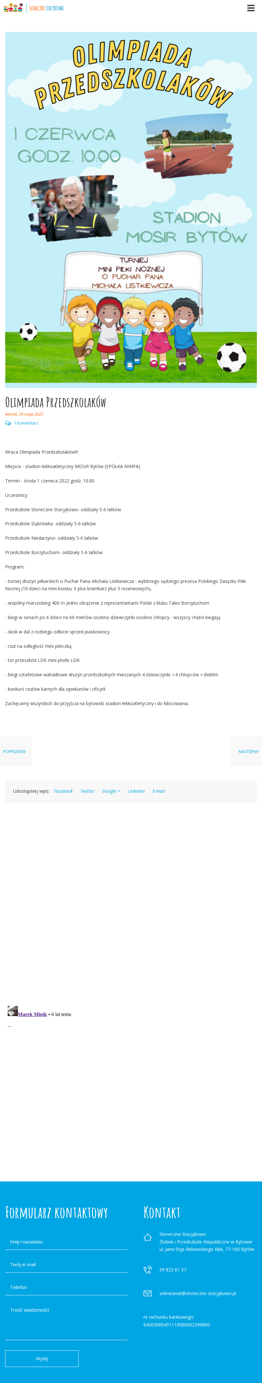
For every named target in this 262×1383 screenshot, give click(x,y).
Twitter (88, 791)
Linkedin (136, 791)
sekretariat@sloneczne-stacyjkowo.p (197, 1293)
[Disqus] (131, 895)
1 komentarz (26, 423)
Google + (111, 791)
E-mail (158, 791)
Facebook (63, 791)
